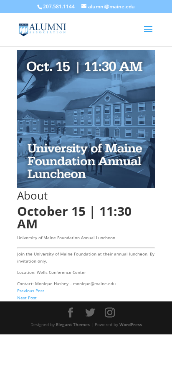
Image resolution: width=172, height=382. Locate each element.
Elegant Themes (73, 324)
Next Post (27, 298)
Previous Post (30, 290)
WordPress (130, 324)
